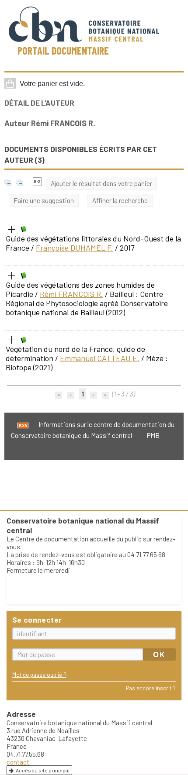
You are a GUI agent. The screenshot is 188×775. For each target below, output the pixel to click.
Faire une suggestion (44, 200)
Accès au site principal (43, 770)
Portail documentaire (63, 50)
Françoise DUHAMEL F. (74, 247)
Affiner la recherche (120, 200)
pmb (153, 435)
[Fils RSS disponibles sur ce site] (21, 424)
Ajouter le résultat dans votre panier (101, 183)
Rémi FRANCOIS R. (71, 294)
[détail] (11, 229)
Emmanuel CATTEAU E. (99, 358)
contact (18, 762)
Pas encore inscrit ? (151, 688)
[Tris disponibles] (37, 183)
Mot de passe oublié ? (39, 674)
